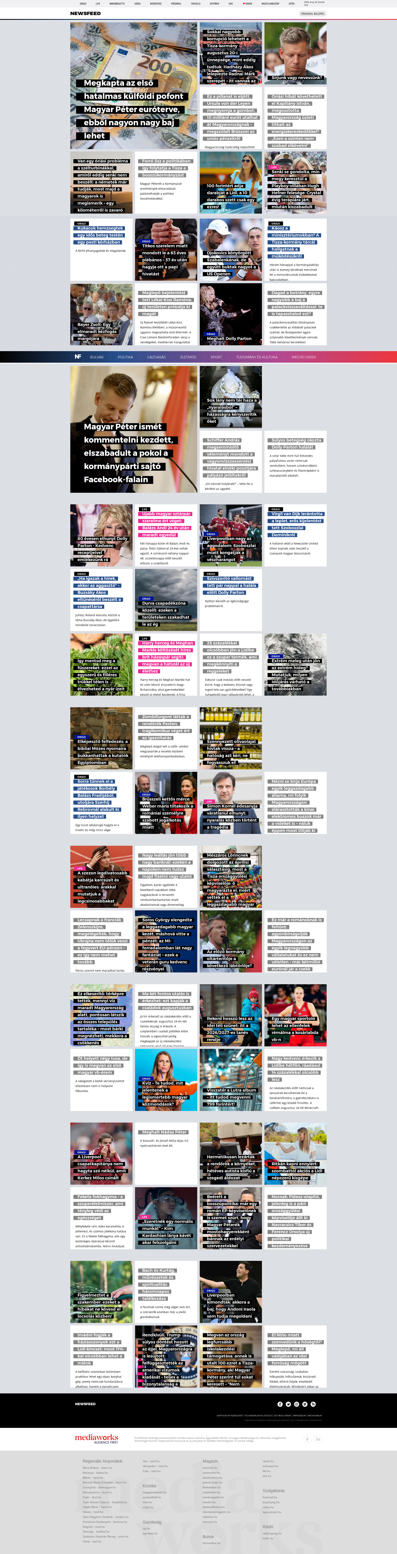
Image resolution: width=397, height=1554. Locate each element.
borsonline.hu (211, 1543)
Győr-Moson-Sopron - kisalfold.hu (105, 1502)
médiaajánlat (315, 1416)
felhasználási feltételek (258, 1416)
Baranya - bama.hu (95, 1472)
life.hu (266, 1471)
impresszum (299, 1416)
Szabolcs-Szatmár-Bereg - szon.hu (105, 1536)
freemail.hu (270, 1497)
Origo (83, 3)
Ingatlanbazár (270, 3)
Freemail (176, 3)
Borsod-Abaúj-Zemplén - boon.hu (105, 1482)
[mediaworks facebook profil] (307, 1439)
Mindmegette (117, 3)
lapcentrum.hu (272, 1512)
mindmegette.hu (213, 1497)
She (231, 3)
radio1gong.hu (272, 1533)
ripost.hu (268, 1461)
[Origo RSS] (313, 1404)
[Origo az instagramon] (296, 1404)
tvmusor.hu (210, 1521)
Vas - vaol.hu (151, 1461)
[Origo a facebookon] (280, 1404)
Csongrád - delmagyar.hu (99, 1487)
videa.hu (268, 1507)
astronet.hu (210, 1467)
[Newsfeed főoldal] (85, 1404)
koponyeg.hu (271, 1502)
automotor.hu (211, 1472)
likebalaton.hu (212, 1487)
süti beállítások (282, 1416)
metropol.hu (270, 1466)
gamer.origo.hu (212, 1482)
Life (98, 3)
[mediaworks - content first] (96, 1439)
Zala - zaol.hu (152, 1471)
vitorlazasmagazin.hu (216, 1512)
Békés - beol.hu (93, 1477)
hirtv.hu (147, 1502)
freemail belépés (312, 13)
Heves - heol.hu (93, 1512)
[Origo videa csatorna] (304, 1404)
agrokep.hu (150, 1533)
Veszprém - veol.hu (155, 1466)
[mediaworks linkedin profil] (318, 1439)
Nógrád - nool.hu (94, 1526)
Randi (248, 3)
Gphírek (214, 3)
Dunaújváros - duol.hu (97, 1492)
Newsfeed (155, 3)
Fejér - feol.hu (92, 1497)
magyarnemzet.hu (154, 1492)
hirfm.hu (268, 1538)
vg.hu (146, 1528)
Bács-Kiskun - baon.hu (97, 1467)
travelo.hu (209, 1502)
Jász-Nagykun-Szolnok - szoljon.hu (106, 1516)
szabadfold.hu (152, 1497)
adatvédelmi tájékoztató (230, 1416)
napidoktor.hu (211, 1492)
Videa (137, 3)
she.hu (267, 1476)
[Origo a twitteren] (288, 1404)
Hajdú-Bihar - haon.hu (97, 1507)
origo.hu (148, 1507)
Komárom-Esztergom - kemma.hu (105, 1521)
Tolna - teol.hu (92, 1541)
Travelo (195, 3)
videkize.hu (210, 1516)
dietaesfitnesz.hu (214, 1507)
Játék (292, 3)
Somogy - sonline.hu (96, 1531)
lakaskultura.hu (212, 1477)
